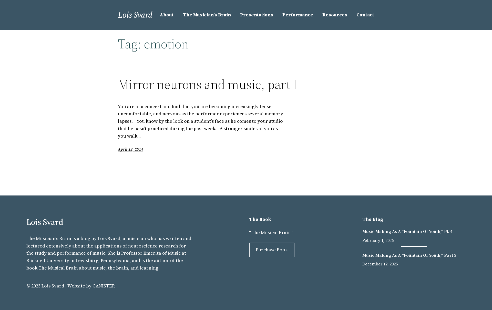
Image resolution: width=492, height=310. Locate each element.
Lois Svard (135, 14)
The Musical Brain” (271, 232)
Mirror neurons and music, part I (207, 84)
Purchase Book (272, 249)
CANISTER (104, 286)
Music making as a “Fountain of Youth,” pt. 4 (407, 231)
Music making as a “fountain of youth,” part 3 (409, 255)
